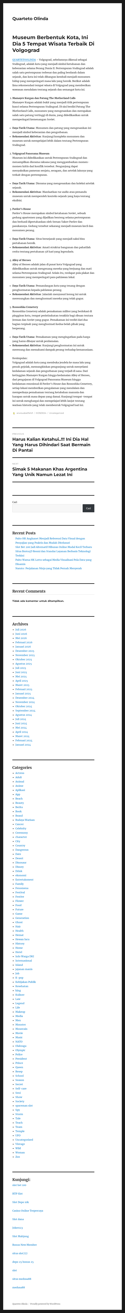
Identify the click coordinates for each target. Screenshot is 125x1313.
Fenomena (21, 888)
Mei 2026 (21, 638)
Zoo (17, 1156)
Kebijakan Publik (25, 981)
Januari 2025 (23, 693)
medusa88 (18, 1287)
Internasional (23, 960)
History (19, 943)
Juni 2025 (21, 672)
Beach (19, 798)
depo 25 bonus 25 (23, 1261)
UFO (18, 1135)
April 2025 (21, 680)
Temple (20, 1131)
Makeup (20, 1011)
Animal (19, 781)
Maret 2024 (22, 736)
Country (20, 845)
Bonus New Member (24, 1244)
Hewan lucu (22, 939)
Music (19, 1037)
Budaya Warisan (25, 819)
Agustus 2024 (23, 714)
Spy (17, 1109)
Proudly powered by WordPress (45, 1304)
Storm (19, 1114)
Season (19, 1080)
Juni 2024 (21, 723)
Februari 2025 (23, 689)
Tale (18, 1118)
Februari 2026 (23, 642)
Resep (19, 1071)
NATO (19, 1041)
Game (18, 913)
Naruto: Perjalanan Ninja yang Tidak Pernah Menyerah (48, 568)
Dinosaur (20, 862)
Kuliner (19, 994)
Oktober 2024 (23, 706)
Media (19, 1016)
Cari (14, 502)
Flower (19, 900)
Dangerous (22, 849)
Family (19, 883)
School (19, 1075)
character (21, 836)
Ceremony (21, 832)
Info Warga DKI (24, 956)
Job (17, 973)
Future (19, 909)
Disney (19, 866)
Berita (19, 807)
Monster (20, 1024)
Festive (19, 896)
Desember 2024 (24, 697)
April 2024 (21, 731)
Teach (19, 1122)
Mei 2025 (21, 676)
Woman (20, 1152)
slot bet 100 (19, 1185)
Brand (19, 815)
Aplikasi (20, 790)
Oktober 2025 (23, 659)
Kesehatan (21, 986)
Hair (18, 926)
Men (18, 1020)
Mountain (21, 1028)
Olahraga (20, 1045)
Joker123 (17, 1227)
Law (17, 999)
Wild (18, 1148)
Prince (19, 1062)
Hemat (19, 935)
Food (18, 905)
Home (19, 947)
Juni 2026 (21, 633)
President (21, 1058)
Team (18, 1126)
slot (14, 1270)
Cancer (19, 824)
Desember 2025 (24, 650)
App (17, 794)
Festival (20, 892)
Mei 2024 (21, 727)
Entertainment (24, 879)
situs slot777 (19, 1253)
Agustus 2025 (23, 663)
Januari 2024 (23, 744)
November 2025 (25, 655)
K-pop (19, 977)
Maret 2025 (22, 685)
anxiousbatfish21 (25, 413)
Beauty (19, 802)
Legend (19, 1003)
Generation (22, 917)
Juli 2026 (20, 629)
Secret (19, 1084)
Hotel (18, 952)
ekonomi (20, 875)
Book (18, 811)
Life (17, 1007)
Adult (18, 777)
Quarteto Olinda (30, 18)
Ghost (19, 922)
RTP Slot (17, 1193)
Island (19, 964)
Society (19, 1101)
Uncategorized (56, 413)
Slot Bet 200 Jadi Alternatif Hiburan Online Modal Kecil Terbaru (53, 547)
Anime (19, 785)
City (17, 841)
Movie (19, 1033)
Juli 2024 (20, 719)
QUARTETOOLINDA (24, 59)
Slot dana (18, 1219)
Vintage (20, 1143)
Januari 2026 (23, 646)
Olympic (20, 1050)
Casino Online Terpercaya (27, 1210)
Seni (18, 1092)
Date (18, 854)
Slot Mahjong (20, 1236)
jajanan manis (23, 969)
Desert (19, 858)
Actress (19, 773)
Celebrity (20, 828)
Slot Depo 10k (20, 1202)
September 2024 (25, 710)
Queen (19, 1067)
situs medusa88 (21, 1278)
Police (19, 1054)
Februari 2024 (23, 740)
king (18, 990)
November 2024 (25, 702)
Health (19, 930)
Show (18, 1097)
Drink (18, 871)
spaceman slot (24, 1105)
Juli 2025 (20, 667)
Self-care (21, 1088)
